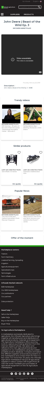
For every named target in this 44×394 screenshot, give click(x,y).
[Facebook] (11, 373)
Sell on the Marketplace (10, 314)
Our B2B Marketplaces (9, 290)
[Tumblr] (28, 373)
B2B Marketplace (7, 287)
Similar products (22, 146)
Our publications (7, 293)
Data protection (7, 301)
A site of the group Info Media (22, 379)
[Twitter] (15, 373)
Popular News (22, 191)
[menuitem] (2, 14)
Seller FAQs (5, 317)
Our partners (6, 296)
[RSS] (32, 373)
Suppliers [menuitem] (15, 14)
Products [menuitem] (29, 14)
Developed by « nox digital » (37, 379)
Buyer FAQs (5, 324)
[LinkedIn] (20, 373)
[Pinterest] (24, 373)
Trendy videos (22, 100)
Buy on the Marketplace (10, 321)
